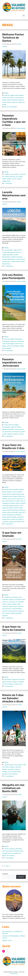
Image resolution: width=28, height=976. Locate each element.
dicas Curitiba (14, 174)
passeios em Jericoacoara (13, 431)
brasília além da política (11, 489)
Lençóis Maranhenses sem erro (14, 195)
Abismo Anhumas (9, 848)
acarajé (6, 764)
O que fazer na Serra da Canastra (13, 628)
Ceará (6, 425)
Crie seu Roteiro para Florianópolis (13, 276)
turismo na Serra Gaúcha (9, 611)
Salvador (15, 774)
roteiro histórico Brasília (9, 517)
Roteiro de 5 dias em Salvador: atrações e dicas (13, 698)
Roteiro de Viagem (18, 682)
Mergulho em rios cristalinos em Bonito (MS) (13, 788)
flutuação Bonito (18, 851)
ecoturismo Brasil (7, 851)
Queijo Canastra (7, 682)
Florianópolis (6, 341)
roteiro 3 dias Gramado (9, 604)
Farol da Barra (18, 764)
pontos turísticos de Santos (15, 100)
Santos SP (14, 102)
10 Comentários (9, 858)
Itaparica (12, 767)
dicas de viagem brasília (13, 494)
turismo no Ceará (18, 434)
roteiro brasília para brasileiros (16, 510)
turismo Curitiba (17, 179)
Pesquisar (5, 874)
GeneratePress (14, 973)
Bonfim (11, 764)
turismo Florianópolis (13, 346)
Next (8, 866)
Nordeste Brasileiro (8, 429)
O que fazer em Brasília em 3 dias (13, 446)
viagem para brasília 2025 (16, 521)
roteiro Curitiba (6, 179)
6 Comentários (8, 524)
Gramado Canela (20, 599)
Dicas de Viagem (9, 95)
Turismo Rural (18, 684)
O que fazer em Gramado (11, 534)
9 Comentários (8, 350)
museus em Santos (8, 97)
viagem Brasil (6, 181)
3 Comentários (8, 266)
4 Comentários (8, 618)
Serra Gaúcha (6, 608)
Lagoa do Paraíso (16, 427)
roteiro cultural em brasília (10, 512)
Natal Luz (5, 602)
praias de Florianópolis (17, 341)
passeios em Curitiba (16, 176)
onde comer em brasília (13, 501)
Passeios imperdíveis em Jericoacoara (12, 362)
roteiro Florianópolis (8, 343)
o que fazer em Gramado (16, 602)
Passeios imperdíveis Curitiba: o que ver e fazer (14, 120)
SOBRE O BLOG (7, 940)
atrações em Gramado (11, 597)
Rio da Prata (10, 855)
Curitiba (6, 174)
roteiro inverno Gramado (16, 606)
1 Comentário (8, 183)
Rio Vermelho (12, 771)
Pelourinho (10, 769)
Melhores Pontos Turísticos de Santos (13, 37)
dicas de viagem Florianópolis (13, 339)
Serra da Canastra (7, 684)
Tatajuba (9, 434)
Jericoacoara (6, 427)
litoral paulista (19, 95)
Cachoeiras (7, 679)
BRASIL (6, 93)
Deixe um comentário (10, 107)
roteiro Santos (6, 102)
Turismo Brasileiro (16, 608)
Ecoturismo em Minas (18, 679)
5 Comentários (8, 436)
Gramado (11, 599)
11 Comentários (8, 686)
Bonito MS (19, 848)
